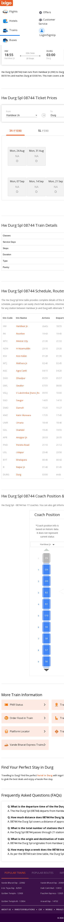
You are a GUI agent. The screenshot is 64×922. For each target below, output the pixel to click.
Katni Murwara (23, 415)
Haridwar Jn (22, 326)
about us (6, 909)
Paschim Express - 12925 (52, 893)
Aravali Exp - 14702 (49, 901)
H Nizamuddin (23, 348)
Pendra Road (22, 444)
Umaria (19, 422)
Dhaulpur (20, 378)
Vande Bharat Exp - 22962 (13, 882)
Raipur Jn (20, 467)
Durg (18, 474)
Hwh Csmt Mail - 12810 (51, 888)
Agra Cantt (21, 370)
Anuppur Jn (21, 437)
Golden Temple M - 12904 (13, 901)
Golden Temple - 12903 (12, 893)
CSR (40, 909)
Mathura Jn (21, 363)
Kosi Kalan (21, 355)
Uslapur (20, 452)
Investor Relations (25, 909)
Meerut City (22, 341)
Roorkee (20, 333)
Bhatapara (21, 459)
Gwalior (20, 385)
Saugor (19, 400)
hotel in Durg (44, 775)
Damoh (20, 407)
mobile (49, 909)
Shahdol (20, 429)
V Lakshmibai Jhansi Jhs (27, 392)
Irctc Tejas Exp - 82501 (11, 888)
